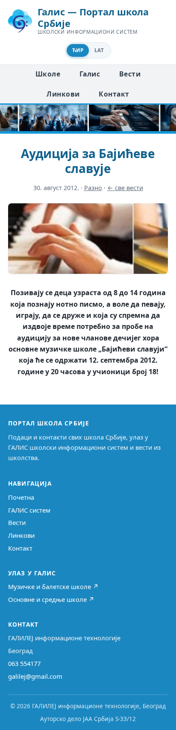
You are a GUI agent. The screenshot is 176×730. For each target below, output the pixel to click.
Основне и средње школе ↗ (51, 599)
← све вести (125, 188)
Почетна (21, 497)
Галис (89, 74)
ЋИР (77, 50)
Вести (130, 74)
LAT (99, 50)
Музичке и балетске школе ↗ (53, 586)
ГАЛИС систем (29, 510)
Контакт (114, 94)
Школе (47, 74)
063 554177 (24, 663)
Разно (93, 188)
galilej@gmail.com (35, 676)
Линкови (63, 94)
